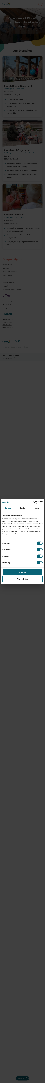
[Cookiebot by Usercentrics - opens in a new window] (33, 502)
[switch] (40, 549)
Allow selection (22, 579)
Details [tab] (22, 508)
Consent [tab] (8, 508)
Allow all (22, 572)
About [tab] (37, 508)
